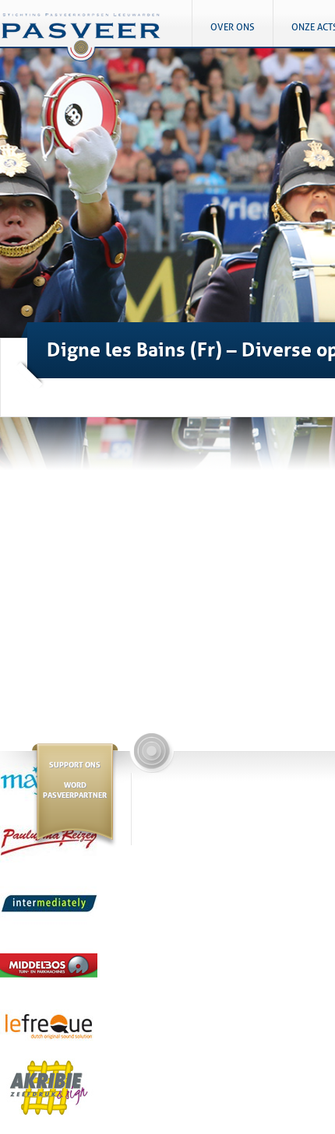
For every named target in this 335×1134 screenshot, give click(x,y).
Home (96, 43)
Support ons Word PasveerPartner (75, 778)
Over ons (232, 27)
